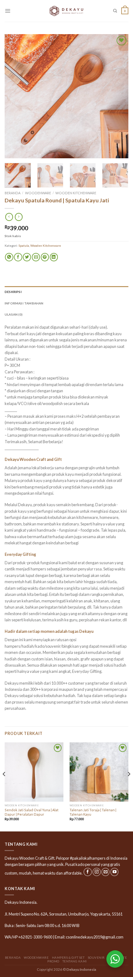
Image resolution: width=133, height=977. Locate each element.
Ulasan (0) (14, 314)
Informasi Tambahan (24, 303)
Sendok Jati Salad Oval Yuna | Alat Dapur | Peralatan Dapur (31, 812)
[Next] (118, 96)
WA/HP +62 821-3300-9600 (28, 936)
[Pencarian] (115, 11)
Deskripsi (13, 292)
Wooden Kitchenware (75, 193)
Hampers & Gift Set (68, 957)
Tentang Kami (74, 961)
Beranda (12, 193)
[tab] (66, 291)
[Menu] (8, 10)
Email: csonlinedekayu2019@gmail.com (89, 936)
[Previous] (14, 96)
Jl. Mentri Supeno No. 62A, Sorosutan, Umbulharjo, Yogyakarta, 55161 (63, 914)
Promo (53, 961)
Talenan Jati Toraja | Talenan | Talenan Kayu (93, 812)
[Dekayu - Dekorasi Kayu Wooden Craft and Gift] (66, 10)
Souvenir (96, 957)
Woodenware (38, 193)
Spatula (24, 245)
